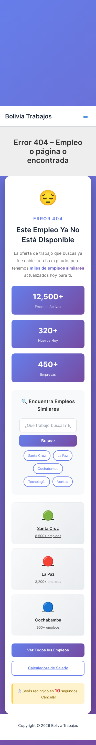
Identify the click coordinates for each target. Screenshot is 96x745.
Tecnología (36, 482)
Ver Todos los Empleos (48, 650)
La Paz (63, 455)
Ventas (62, 482)
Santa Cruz (37, 455)
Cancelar (48, 697)
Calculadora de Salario (48, 668)
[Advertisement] (48, 56)
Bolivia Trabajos (28, 116)
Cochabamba (48, 468)
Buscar (48, 440)
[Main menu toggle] (85, 116)
